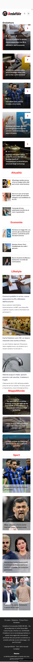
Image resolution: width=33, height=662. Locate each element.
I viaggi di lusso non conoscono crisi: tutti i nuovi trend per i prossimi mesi (16, 426)
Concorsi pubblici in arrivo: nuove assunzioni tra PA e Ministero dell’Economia (16, 42)
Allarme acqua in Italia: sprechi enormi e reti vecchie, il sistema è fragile (16, 377)
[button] (25, 13)
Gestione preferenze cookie (25, 660)
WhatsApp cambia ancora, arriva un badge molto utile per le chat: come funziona (15, 72)
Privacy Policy (23, 620)
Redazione (15, 620)
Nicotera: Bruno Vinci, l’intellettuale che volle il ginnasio (19, 246)
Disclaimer (16, 622)
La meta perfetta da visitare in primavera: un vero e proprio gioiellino (16, 444)
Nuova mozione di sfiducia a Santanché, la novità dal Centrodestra (21, 260)
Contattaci (16, 649)
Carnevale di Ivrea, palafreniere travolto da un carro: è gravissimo (20, 210)
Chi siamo (7, 620)
